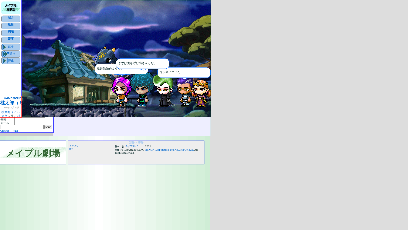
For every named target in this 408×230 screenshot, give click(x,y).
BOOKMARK (12, 97)
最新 (11, 24)
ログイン (74, 146)
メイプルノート (134, 146)
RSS (71, 149)
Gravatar (4, 130)
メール (4, 123)
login (15, 130)
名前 (3, 119)
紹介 (11, 17)
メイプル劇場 (33, 153)
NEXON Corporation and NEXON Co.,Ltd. (169, 149)
